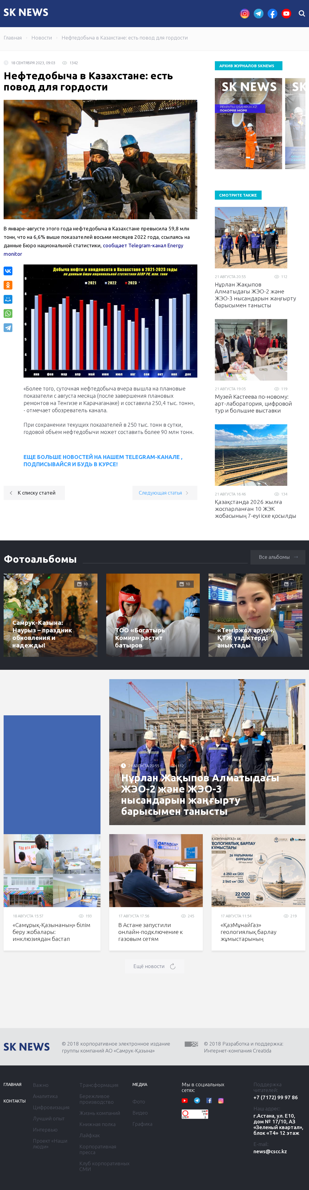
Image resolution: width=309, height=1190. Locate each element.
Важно (41, 1085)
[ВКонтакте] (8, 271)
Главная (13, 37)
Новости (41, 37)
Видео (140, 1113)
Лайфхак (89, 1135)
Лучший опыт (49, 1118)
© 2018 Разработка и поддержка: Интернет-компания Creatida (243, 1047)
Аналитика (45, 1096)
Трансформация (98, 1085)
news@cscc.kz (270, 1151)
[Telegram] (9, 327)
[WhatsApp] (8, 313)
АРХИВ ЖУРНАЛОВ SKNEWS (246, 66)
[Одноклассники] (8, 285)
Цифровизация (51, 1107)
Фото (138, 1101)
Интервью (45, 1129)
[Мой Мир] (8, 299)
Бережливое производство (96, 1099)
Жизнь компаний (99, 1113)
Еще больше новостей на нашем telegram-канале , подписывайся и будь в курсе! (103, 460)
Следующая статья (160, 492)
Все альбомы (274, 557)
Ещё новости (148, 966)
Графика (142, 1124)
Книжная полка (97, 1124)
